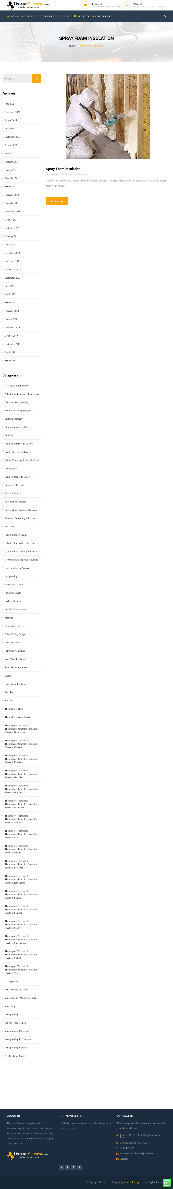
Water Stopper (144, 1070)
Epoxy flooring (138, 1076)
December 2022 (12, 178)
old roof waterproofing (46, 1101)
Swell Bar (131, 1070)
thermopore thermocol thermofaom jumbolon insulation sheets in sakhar (21, 924)
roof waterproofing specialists (97, 1101)
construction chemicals (16, 501)
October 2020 (11, 269)
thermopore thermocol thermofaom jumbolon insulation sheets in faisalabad (21, 759)
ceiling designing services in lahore (23, 460)
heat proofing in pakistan (17, 567)
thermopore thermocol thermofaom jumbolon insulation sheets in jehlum (21, 819)
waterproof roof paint (22, 1101)
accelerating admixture (16, 385)
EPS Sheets (98, 1070)
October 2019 (11, 335)
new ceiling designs (15, 625)
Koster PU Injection (115, 1070)
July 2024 (9, 128)
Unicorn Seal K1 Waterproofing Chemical (90, 1076)
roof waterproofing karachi (40, 1096)
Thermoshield (158, 1070)
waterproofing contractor (17, 1031)
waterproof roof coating (13, 1106)
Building (9, 435)
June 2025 (9, 103)
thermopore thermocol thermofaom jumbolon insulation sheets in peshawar (21, 864)
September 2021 (12, 228)
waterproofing (11, 1014)
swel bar (9, 692)
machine (9, 617)
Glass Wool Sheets (70, 1070)
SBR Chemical (53, 1070)
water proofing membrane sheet (20, 997)
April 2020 (10, 294)
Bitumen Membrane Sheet (55, 1076)
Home (72, 45)
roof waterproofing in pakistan (127, 1096)
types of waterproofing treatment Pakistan (94, 1091)
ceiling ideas (11, 468)
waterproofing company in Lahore (50, 1086)
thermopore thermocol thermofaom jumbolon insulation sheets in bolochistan (21, 729)
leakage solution (13, 601)
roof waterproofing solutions (97, 1096)
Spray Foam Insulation (63, 168)
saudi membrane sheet (16, 667)
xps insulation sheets (15, 1055)
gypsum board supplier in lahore (21, 559)
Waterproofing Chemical (64, 1081)
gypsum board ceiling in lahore (21, 551)
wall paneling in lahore (16, 989)
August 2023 (11, 145)
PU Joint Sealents (120, 1076)
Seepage (9, 675)
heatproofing (11, 576)
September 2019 (12, 344)
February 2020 (12, 310)
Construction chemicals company (21, 509)
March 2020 (10, 302)
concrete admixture (14, 485)
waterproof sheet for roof (39, 1106)
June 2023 (9, 153)
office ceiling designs (15, 634)
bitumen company (14, 418)
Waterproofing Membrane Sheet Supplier (124, 1081)
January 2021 (11, 244)
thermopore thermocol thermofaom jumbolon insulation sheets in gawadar (21, 774)
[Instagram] (73, 1167)
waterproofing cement (15, 1022)
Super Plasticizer (17, 1076)
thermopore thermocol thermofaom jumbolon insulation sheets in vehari (21, 970)
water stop (10, 1006)
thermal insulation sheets (17, 717)
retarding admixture (15, 650)
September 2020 (12, 277)
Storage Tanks (34, 1091)
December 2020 (12, 252)
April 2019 (10, 352)
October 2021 (11, 219)
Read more (57, 201)
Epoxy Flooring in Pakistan (90, 1081)
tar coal (9, 700)
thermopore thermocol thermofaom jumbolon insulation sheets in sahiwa (21, 894)
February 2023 (12, 161)
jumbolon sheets (13, 592)
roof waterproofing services (151, 1091)
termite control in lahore (39, 1081)
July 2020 (9, 286)
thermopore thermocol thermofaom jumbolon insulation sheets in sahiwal (21, 909)
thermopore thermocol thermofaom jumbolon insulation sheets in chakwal (21, 744)
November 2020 (12, 261)
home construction (14, 584)
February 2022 (12, 194)
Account (124, 1158)
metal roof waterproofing (157, 1101)
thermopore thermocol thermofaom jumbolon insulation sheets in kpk (21, 834)
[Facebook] (67, 1167)
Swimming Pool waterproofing (57, 1091)
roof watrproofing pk (70, 1101)
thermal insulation (14, 708)
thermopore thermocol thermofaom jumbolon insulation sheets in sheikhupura (21, 939)
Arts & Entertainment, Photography (22, 393)
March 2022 (10, 186)
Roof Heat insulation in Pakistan (85, 1086)
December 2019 (12, 327)
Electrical (9, 526)
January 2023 (11, 170)
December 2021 (12, 203)
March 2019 (10, 360)
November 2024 (12, 111)
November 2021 (12, 211)
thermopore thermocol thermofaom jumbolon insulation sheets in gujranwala (21, 789)
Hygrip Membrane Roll (13, 1070)
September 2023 (12, 136)
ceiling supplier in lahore (18, 476)
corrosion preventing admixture (20, 518)
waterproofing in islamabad (18, 1039)
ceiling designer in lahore (18, 451)
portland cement (13, 642)
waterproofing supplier (16, 1047)
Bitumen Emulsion (35, 1070)
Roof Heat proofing (151, 1086)
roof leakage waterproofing (68, 1096)
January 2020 (11, 319)
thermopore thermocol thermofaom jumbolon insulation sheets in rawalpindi (21, 879)
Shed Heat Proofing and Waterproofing (121, 1086)
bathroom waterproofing (17, 402)
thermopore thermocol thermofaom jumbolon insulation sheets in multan (21, 849)
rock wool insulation (15, 659)
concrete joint (11, 493)
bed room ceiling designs (18, 410)
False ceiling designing (16, 534)
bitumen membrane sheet (17, 427)
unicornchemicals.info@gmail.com (106, 6)
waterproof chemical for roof (128, 1101)
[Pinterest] (79, 1167)
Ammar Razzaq (132, 1182)
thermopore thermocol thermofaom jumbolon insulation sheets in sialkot (21, 954)
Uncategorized (11, 981)
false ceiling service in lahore (20, 543)
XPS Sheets (86, 1070)
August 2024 (11, 120)
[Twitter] (61, 1167)
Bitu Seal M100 (34, 1076)
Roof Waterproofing (127, 1091)
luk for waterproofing (16, 609)
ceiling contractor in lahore (19, 443)
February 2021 (12, 236)
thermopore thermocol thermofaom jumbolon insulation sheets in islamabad (21, 804)
